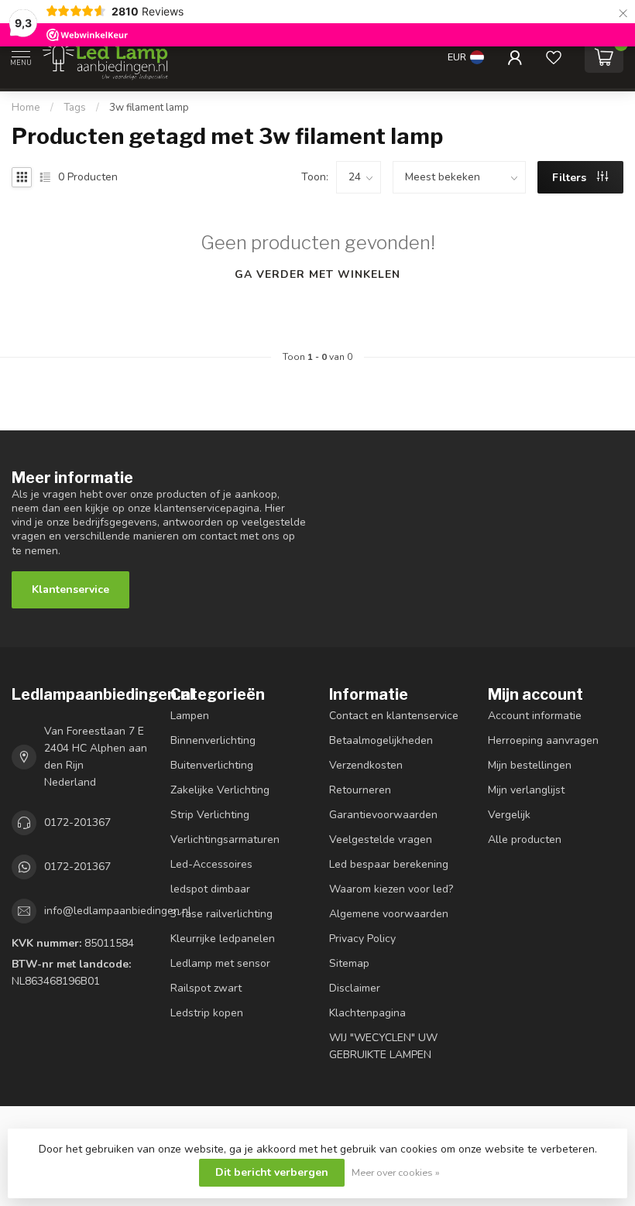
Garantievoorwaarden (383, 814)
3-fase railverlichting (221, 913)
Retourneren (360, 790)
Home (26, 108)
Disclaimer (354, 988)
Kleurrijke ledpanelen (222, 938)
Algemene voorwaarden (388, 913)
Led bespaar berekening (388, 864)
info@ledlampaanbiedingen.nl (117, 910)
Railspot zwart (206, 988)
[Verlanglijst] (553, 57)
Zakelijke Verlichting (219, 790)
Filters (570, 177)
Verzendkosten (366, 765)
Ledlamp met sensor (220, 963)
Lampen (189, 715)
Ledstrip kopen (206, 1013)
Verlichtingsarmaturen (225, 839)
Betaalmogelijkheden (381, 740)
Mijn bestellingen (530, 765)
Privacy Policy (362, 938)
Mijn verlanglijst (526, 790)
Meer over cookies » (396, 1172)
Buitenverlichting (211, 765)
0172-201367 (77, 822)
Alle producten (524, 839)
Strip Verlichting (209, 814)
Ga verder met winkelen (317, 274)
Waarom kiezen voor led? (391, 889)
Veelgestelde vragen (380, 839)
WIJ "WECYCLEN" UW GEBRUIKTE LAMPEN (383, 1046)
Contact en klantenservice (393, 715)
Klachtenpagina (367, 1013)
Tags (75, 108)
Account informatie (535, 715)
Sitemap (349, 963)
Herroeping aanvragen (543, 740)
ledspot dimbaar (210, 889)
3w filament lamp (149, 108)
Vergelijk (509, 814)
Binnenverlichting (213, 740)
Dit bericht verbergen (271, 1172)
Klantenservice (70, 589)
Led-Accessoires (211, 864)
